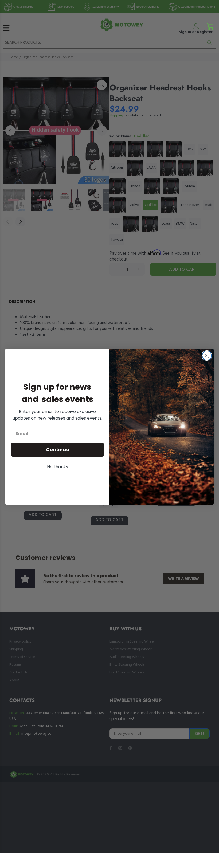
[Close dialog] (207, 355)
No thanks (57, 467)
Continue (57, 449)
